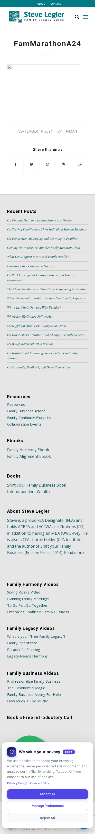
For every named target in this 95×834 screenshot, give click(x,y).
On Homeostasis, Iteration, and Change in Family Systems (46, 334)
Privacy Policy (17, 783)
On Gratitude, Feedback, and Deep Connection (38, 367)
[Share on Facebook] (15, 164)
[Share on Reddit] (80, 164)
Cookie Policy (39, 783)
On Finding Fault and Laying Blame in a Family (39, 220)
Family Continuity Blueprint (29, 417)
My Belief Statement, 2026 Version (30, 343)
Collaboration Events (24, 424)
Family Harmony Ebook (28, 449)
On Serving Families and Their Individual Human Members (47, 229)
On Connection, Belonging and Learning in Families (42, 238)
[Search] (74, 17)
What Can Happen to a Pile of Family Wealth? (38, 256)
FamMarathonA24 (47, 43)
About (41, 3)
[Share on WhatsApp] (48, 164)
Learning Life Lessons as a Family (30, 265)
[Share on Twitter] (31, 164)
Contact (55, 3)
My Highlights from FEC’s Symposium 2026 (36, 325)
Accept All (47, 794)
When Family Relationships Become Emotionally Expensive (46, 298)
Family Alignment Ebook (29, 456)
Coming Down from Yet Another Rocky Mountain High (43, 247)
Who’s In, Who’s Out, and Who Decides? (34, 307)
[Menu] (85, 17)
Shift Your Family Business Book (36, 485)
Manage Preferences (47, 806)
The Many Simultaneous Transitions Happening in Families (47, 289)
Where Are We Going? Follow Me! (30, 316)
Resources (16, 404)
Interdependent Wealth (28, 491)
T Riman (70, 131)
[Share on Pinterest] (64, 164)
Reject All (47, 818)
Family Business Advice (26, 410)
